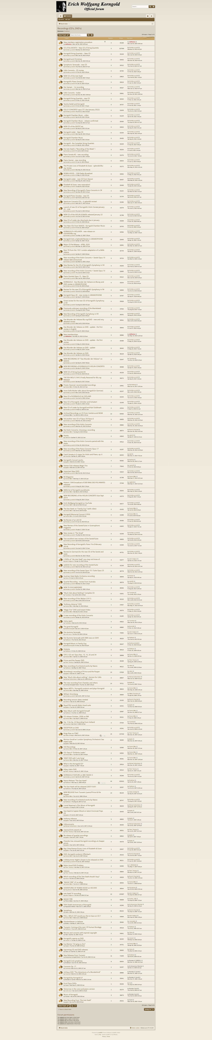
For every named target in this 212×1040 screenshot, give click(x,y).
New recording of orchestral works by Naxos (80, 666)
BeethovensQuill (69, 628)
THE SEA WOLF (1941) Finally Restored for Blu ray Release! (82, 378)
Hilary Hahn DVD (70, 769)
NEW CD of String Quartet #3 (75, 372)
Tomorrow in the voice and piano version (79, 989)
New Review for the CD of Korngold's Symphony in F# (84, 265)
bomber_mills (132, 898)
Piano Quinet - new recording (75, 160)
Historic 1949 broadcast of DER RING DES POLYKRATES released (84, 483)
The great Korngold (71, 626)
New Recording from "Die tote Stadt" (77, 1000)
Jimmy (131, 932)
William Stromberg (71, 694)
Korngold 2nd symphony (73, 961)
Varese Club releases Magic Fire (75, 465)
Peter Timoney (69, 662)
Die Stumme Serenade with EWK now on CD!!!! (81, 638)
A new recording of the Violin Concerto (78, 615)
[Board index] (89, 6)
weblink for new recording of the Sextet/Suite (81, 565)
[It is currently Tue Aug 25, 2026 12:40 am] (152, 24)
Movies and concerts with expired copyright (80, 933)
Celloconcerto (69, 824)
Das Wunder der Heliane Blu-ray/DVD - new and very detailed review (84, 320)
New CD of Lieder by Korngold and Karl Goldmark (82, 407)
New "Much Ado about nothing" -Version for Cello (82, 677)
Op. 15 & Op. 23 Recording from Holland (79, 722)
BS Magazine (68, 477)
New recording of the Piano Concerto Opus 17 (81, 449)
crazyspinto (132, 921)
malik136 (131, 482)
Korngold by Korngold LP (73, 978)
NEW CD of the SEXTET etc (73, 126)
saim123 (67, 437)
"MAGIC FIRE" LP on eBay (73, 882)
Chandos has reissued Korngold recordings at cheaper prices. (84, 842)
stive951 (131, 581)
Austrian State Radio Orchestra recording (79, 576)
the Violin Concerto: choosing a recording (79, 430)
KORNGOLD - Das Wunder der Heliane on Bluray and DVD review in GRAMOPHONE (84, 283)
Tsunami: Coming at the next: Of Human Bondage (82, 927)
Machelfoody (132, 384)
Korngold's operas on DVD (74, 938)
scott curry (68, 634)
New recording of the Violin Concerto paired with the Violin (84, 442)
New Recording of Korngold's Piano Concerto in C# (83, 190)
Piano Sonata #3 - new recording (76, 154)
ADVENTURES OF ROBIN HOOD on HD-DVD (80, 888)
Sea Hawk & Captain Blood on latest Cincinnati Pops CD (83, 812)
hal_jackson (68, 889)
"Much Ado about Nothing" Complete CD (79, 593)
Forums (68, 16)
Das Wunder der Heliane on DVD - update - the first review (83, 341)
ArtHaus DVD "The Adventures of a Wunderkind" (82, 972)
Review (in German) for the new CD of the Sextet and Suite (83, 553)
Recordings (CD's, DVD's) (69, 28)
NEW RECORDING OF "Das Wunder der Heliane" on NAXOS (83, 360)
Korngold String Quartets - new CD (77, 98)
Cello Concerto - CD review (74, 70)
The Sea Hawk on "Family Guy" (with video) (80, 509)
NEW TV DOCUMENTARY (73, 587)
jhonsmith (131, 626)
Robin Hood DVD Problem (73, 865)
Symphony (68, 910)
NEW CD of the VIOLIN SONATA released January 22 (83, 214)
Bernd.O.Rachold (133, 429)
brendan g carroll (69, 49)
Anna (66, 578)
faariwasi (131, 459)
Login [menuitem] (152, 16)
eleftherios (68, 44)
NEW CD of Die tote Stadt (73, 76)
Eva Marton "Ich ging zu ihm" (75, 944)
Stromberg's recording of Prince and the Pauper (82, 671)
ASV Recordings (69, 747)
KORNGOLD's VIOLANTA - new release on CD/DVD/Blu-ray (79, 232)
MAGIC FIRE (68, 899)
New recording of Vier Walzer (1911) (77, 598)
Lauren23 (131, 465)
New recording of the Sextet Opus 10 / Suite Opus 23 (84, 570)
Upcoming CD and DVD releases (76, 949)
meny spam (68, 621)
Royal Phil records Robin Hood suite (77, 705)
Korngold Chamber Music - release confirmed (81, 121)
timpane (131, 575)
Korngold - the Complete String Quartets (79, 143)
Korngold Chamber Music (73, 138)
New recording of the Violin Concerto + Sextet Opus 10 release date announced (84, 258)
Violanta (67, 649)
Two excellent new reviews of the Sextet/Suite (81, 539)
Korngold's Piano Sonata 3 (73, 81)
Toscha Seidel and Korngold (74, 104)
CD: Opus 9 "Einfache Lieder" (75, 752)
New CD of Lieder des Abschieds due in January (81, 220)
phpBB (100, 1032)
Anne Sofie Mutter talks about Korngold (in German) (83, 391)
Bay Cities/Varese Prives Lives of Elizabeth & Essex (83, 848)
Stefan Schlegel (69, 735)
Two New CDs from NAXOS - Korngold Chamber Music (84, 226)
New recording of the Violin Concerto (78, 424)
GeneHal (67, 456)
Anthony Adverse (70, 818)
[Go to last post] (136, 42)
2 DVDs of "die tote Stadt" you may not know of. (82, 559)
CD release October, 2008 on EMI (76, 716)
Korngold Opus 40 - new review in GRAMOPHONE (83, 295)
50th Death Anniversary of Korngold (77, 905)
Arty (100, 1034)
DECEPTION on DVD (71, 728)
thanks (66, 435)
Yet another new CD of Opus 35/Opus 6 (79, 419)
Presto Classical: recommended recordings (80, 385)
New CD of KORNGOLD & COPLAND (77, 396)
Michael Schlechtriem (71, 679)
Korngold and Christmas (73, 59)
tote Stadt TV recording (72, 893)
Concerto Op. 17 (70, 966)
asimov (67, 701)
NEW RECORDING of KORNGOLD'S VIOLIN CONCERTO (84, 366)
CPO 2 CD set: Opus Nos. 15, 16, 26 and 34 (80, 655)
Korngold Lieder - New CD (73, 132)
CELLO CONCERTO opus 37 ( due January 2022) (81, 109)
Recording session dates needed (76, 700)
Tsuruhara (132, 358)
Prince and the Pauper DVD (74, 660)
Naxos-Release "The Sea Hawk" (75, 780)
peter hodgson (69, 561)
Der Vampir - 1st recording (74, 87)
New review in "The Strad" (73, 533)
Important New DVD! (71, 471)
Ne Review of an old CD (72, 520)
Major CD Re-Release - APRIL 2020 (77, 244)
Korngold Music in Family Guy (75, 643)
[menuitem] (147, 16)
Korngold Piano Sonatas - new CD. (76, 196)
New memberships (71, 334)
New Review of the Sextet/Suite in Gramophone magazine (82, 526)
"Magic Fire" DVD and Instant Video (77, 610)
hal (130, 983)
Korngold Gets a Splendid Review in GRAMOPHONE (83, 239)
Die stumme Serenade (72, 632)
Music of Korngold (71, 994)
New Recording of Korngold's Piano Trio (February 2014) (82, 545)
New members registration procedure (78, 42)
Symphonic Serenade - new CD (75, 65)
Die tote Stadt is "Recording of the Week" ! (79, 149)
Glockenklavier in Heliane (73, 921)
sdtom (130, 665)
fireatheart (67, 31)
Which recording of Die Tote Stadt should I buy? (81, 876)
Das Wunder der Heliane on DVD (76, 353)
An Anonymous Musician (135, 904)
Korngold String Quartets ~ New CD (77, 53)
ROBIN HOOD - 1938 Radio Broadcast (78, 173)
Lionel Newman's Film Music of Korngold (79, 805)
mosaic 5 (67, 940)
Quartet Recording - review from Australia (79, 582)
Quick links (61, 16)
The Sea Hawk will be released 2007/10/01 (80, 787)
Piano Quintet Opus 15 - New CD (76, 276)
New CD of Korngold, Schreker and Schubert (80, 402)
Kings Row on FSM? (71, 733)
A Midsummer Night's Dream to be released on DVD (83, 860)
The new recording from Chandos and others (81, 683)
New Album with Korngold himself (77, 711)
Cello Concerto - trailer (72, 93)
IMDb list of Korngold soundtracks (77, 490)
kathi (130, 454)
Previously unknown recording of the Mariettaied (82, 308)
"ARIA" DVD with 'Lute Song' (74, 758)
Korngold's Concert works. (73, 460)
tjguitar (67, 462)
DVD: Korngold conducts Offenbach (77, 854)
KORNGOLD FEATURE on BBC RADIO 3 (78, 775)
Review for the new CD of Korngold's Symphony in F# (84, 289)
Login (68, 19)
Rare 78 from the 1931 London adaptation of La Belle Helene (84, 251)
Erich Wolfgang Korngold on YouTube (78, 503)
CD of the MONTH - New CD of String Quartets (81, 48)
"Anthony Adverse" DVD (73, 604)
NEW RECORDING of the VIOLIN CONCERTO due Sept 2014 (84, 496)
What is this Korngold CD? (73, 764)
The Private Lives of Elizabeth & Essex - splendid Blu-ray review (83, 167)
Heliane (66, 871)
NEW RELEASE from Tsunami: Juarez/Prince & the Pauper (82, 793)
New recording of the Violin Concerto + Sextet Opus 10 (84, 271)
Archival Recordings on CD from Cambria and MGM (83, 413)
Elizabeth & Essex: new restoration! (77, 184)
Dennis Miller (68, 387)
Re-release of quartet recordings (76, 835)
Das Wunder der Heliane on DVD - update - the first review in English (83, 328)
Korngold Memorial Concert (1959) (77, 514)
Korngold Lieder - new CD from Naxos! (78, 179)
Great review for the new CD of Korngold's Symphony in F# (84, 302)
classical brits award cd (72, 830)
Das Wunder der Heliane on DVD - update (79, 347)
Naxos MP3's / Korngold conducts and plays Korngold (84, 688)
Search (62, 19)
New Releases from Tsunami (74, 955)
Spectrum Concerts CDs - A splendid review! (80, 201)
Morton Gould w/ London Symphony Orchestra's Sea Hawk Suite (84, 740)
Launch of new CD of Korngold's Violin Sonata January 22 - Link (84, 208)
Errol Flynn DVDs (70, 983)
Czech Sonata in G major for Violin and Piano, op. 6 (83, 454)
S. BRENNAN (132, 865)
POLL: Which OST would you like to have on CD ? (82, 916)
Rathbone (67, 639)
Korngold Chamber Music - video (76, 115)
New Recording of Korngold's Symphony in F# (81, 314)
